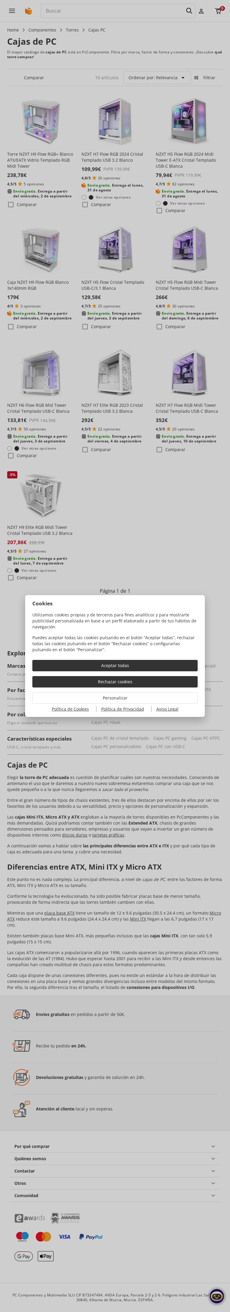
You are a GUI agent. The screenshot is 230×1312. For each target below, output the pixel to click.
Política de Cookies (70, 709)
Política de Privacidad (122, 709)
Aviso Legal (167, 709)
